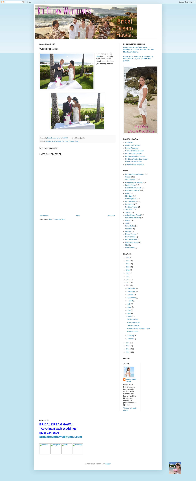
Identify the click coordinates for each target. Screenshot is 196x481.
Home (78, 215)
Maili (127, 245)
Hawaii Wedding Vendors (134, 151)
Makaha (128, 231)
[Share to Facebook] (81, 138)
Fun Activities (130, 226)
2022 (128, 270)
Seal (127, 223)
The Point (65, 141)
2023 (128, 267)
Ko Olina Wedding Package (135, 156)
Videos (127, 212)
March (130, 316)
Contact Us (129, 143)
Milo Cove (129, 196)
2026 (128, 258)
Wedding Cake (132, 319)
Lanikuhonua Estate (132, 218)
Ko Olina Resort (131, 201)
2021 (128, 273)
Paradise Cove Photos (133, 162)
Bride (127, 193)
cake (98, 56)
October (131, 295)
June (130, 307)
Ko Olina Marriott (131, 239)
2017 (128, 286)
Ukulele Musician (133, 322)
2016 (128, 343)
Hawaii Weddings (131, 148)
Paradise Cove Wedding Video (138, 329)
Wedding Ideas (73, 141)
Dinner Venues (130, 234)
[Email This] (73, 138)
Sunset (127, 177)
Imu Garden (129, 204)
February (131, 336)
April (129, 313)
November (132, 291)
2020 (128, 276)
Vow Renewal (130, 180)
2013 (128, 352)
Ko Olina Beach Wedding (134, 174)
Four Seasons (130, 237)
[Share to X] (78, 138)
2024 (128, 264)
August (130, 301)
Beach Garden (132, 332)
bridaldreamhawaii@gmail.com (60, 436)
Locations (128, 229)
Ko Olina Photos (131, 207)
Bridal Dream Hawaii (132, 145)
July (129, 304)
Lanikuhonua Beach (132, 190)
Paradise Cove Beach (133, 188)
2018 (128, 282)
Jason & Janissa (133, 325)
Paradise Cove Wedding (53, 141)
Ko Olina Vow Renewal (133, 154)
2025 (128, 261)
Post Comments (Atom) (57, 219)
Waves (127, 221)
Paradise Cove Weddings (134, 164)
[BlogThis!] (76, 138)
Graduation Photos (132, 242)
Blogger (108, 464)
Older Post (111, 215)
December (132, 288)
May (129, 310)
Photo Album (130, 248)
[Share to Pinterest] (83, 138)
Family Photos (130, 185)
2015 (128, 346)
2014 (128, 349)
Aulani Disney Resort (133, 215)
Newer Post (44, 215)
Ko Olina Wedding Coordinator (136, 159)
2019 (128, 279)
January (131, 339)
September (132, 298)
